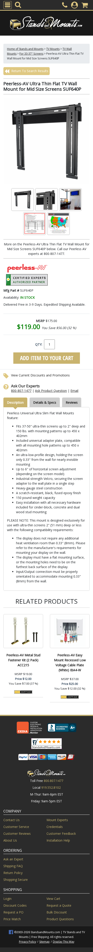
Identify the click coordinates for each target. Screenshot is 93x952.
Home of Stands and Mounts (25, 49)
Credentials (54, 827)
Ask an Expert (13, 859)
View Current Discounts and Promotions (40, 375)
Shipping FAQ (13, 866)
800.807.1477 (53, 781)
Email (74, 390)
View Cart (53, 898)
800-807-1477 (21, 390)
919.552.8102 (51, 787)
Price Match (12, 919)
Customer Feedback (61, 833)
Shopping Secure (15, 879)
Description (15, 402)
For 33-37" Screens (31, 54)
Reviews (72, 402)
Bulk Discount (56, 912)
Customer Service (16, 827)
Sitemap (44, 942)
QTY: (38, 344)
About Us (10, 840)
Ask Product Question (51, 390)
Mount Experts (57, 820)
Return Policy (13, 873)
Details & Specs (44, 402)
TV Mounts (53, 49)
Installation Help (58, 840)
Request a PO (13, 912)
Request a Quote (58, 905)
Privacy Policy (27, 942)
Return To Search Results (29, 71)
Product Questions (60, 919)
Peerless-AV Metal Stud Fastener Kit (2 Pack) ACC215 (23, 660)
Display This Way (63, 942)
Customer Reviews (17, 833)
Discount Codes (15, 905)
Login (7, 898)
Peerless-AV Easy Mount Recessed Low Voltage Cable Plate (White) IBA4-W (70, 662)
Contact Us (11, 820)
